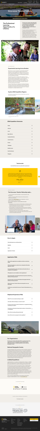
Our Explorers (18, 419)
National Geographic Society (13, 420)
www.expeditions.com (24, 376)
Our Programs (18, 420)
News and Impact (13, 422)
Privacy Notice (24, 428)
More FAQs (5, 329)
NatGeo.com (12, 421)
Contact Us (12, 423)
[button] (20, 125)
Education (18, 421)
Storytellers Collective (19, 424)
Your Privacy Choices (29, 428)
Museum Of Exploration (19, 422)
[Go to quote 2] (19, 182)
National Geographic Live (20, 423)
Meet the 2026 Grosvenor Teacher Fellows (20, 18)
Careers (24, 421)
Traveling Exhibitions (19, 425)
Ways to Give (25, 419)
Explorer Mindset (16, 199)
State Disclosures (16, 428)
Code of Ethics (12, 428)
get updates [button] (34, 420)
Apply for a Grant (25, 420)
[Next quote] (39, 177)
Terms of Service (20, 428)
